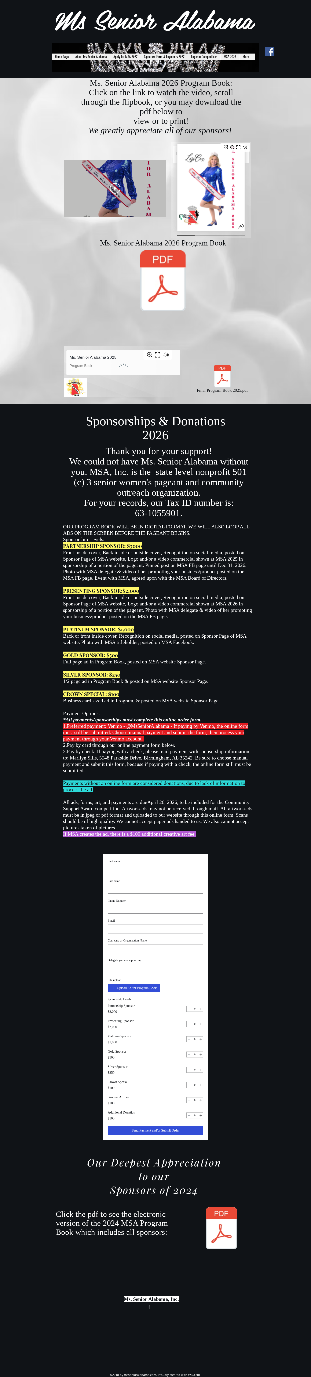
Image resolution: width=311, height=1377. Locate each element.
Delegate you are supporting (124, 960)
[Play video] (115, 188)
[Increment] (200, 1009)
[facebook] (269, 51)
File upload (114, 980)
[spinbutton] (195, 1009)
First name (114, 861)
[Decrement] (189, 1009)
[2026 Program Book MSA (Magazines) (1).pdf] (163, 281)
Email (111, 920)
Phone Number (117, 900)
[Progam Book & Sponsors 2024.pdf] (221, 1228)
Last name (114, 881)
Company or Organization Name (127, 940)
